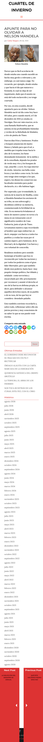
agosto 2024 (9, 473)
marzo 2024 (9, 486)
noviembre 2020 (11, 652)
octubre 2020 (10, 656)
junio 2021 (8, 622)
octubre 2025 (10, 422)
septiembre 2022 (11, 558)
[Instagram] (16, 327)
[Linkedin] (20, 327)
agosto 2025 (9, 431)
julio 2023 (8, 516)
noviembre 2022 (11, 550)
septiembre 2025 (11, 427)
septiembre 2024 (11, 469)
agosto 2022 (9, 563)
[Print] (20, 332)
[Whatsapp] (29, 327)
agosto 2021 (9, 613)
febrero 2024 (10, 490)
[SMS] (16, 332)
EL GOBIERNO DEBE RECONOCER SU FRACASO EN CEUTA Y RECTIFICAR (20, 357)
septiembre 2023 (11, 507)
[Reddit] (7, 332)
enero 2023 (9, 541)
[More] (24, 332)
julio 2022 (8, 567)
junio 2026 (9, 410)
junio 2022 (9, 571)
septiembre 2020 (12, 660)
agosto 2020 (9, 664)
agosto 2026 (9, 401)
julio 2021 (8, 618)
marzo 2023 (9, 533)
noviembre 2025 (11, 418)
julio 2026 (8, 406)
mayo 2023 (9, 524)
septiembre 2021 (11, 609)
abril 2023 (8, 529)
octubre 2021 (10, 605)
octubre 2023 (10, 503)
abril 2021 (8, 630)
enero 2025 (9, 456)
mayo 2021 (9, 626)
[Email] (11, 332)
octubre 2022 (10, 554)
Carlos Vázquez (13, 41)
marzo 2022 (9, 584)
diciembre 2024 (11, 461)
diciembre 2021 (11, 596)
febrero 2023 (10, 537)
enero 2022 (9, 592)
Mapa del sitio (21, 735)
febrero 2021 (10, 639)
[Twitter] (11, 327)
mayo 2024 (9, 482)
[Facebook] (7, 327)
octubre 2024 (10, 465)
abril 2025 (8, 448)
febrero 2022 (10, 588)
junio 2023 (9, 520)
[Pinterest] (24, 327)
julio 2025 (8, 435)
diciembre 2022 (11, 546)
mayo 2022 (9, 575)
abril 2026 (9, 414)
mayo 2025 (9, 444)
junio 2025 (9, 439)
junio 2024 (9, 478)
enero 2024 (9, 495)
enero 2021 (9, 643)
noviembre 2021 (11, 601)
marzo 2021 (9, 635)
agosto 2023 (9, 512)
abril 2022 (8, 579)
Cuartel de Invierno (21, 6)
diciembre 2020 (11, 647)
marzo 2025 (9, 452)
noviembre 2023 (11, 499)
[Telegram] (33, 327)
